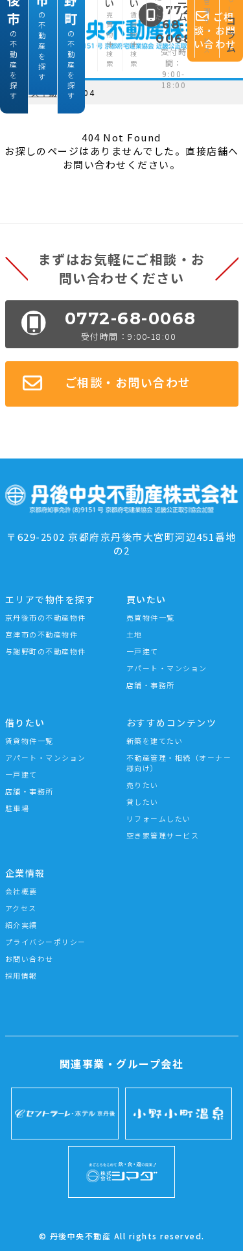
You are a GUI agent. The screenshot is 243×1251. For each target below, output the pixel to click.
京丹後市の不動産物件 (45, 617)
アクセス (21, 908)
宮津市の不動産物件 (41, 634)
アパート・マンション (166, 668)
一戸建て (142, 651)
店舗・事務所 (150, 685)
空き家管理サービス (163, 835)
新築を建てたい (154, 740)
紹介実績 (21, 925)
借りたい (25, 722)
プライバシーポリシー (45, 941)
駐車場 (17, 808)
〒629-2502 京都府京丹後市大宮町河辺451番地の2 (121, 543)
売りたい (142, 785)
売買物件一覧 (150, 617)
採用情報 (21, 975)
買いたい (146, 599)
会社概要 (21, 891)
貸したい (142, 801)
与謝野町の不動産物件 (45, 651)
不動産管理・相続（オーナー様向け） (179, 762)
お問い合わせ (29, 958)
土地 (134, 634)
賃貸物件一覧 (29, 740)
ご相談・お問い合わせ (128, 382)
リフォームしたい (158, 818)
